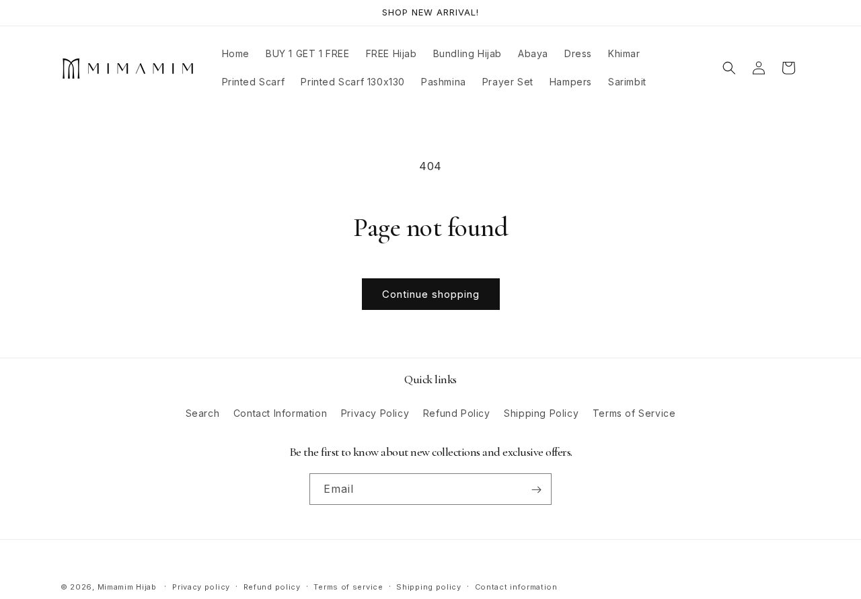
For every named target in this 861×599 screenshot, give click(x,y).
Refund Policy (456, 412)
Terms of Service (634, 412)
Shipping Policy (541, 412)
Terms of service (348, 586)
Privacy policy (201, 586)
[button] (729, 68)
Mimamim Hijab (127, 587)
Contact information (516, 586)
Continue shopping (431, 294)
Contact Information (280, 412)
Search (203, 412)
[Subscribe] (536, 490)
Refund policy (272, 586)
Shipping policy (428, 586)
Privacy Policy (375, 412)
